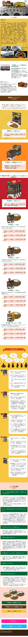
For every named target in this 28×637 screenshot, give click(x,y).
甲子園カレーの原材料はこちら (13, 602)
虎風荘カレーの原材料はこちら (13, 611)
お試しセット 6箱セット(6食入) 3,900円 (14, 135)
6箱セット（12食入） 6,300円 (14, 330)
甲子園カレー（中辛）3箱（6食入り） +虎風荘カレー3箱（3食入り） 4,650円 (13, 167)
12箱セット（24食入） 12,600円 (15, 334)
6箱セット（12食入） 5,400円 (14, 232)
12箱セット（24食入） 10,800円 (15, 236)
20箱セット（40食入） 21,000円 (15, 338)
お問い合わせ (14, 621)
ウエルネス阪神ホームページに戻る (14, 626)
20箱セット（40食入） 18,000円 (15, 240)
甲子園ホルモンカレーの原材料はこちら (13, 606)
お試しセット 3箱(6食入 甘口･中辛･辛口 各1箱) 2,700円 (14, 205)
